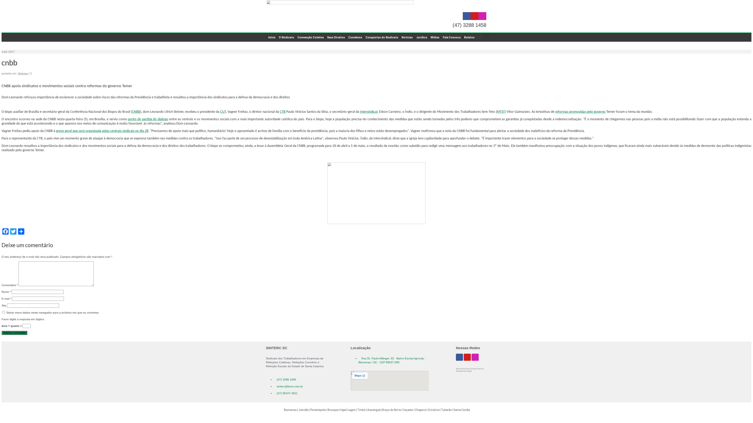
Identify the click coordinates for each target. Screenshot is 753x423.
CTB (283, 112)
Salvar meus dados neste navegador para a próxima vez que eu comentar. (52, 312)
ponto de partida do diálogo (148, 119)
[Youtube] (474, 16)
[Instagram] (482, 16)
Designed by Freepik (464, 371)
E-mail (6, 298)
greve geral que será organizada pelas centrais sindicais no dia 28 (102, 131)
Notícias (23, 73)
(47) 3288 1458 (469, 25)
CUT (223, 112)
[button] (486, 36)
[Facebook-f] (467, 16)
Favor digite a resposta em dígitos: (23, 319)
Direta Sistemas (477, 369)
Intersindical (368, 112)
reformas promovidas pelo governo (580, 112)
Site (4, 305)
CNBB (136, 112)
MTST (501, 112)
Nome (6, 291)
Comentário (10, 285)
